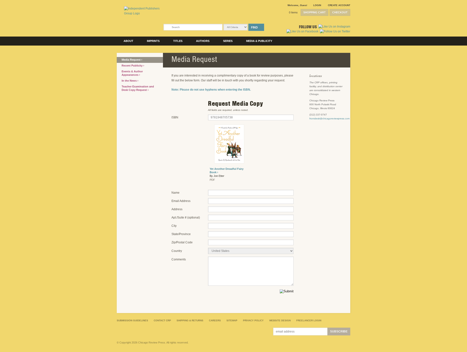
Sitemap (231, 320)
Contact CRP (162, 320)
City (174, 226)
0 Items (293, 12)
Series (228, 40)
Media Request (131, 59)
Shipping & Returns (190, 320)
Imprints (153, 40)
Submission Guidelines (132, 320)
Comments (178, 259)
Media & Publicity (259, 40)
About (128, 40)
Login (317, 5)
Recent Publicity (132, 65)
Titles (177, 40)
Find (254, 27)
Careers (215, 320)
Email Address (180, 201)
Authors (202, 40)
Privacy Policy (253, 320)
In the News (129, 80)
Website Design (280, 320)
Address (176, 209)
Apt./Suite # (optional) (185, 217)
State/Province (181, 234)
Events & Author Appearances (132, 73)
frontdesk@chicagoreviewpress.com (329, 118)
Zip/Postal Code (182, 242)
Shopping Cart (314, 12)
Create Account (339, 5)
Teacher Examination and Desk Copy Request (138, 88)
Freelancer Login (308, 320)
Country (176, 251)
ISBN (174, 117)
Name (175, 192)
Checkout (340, 12)
